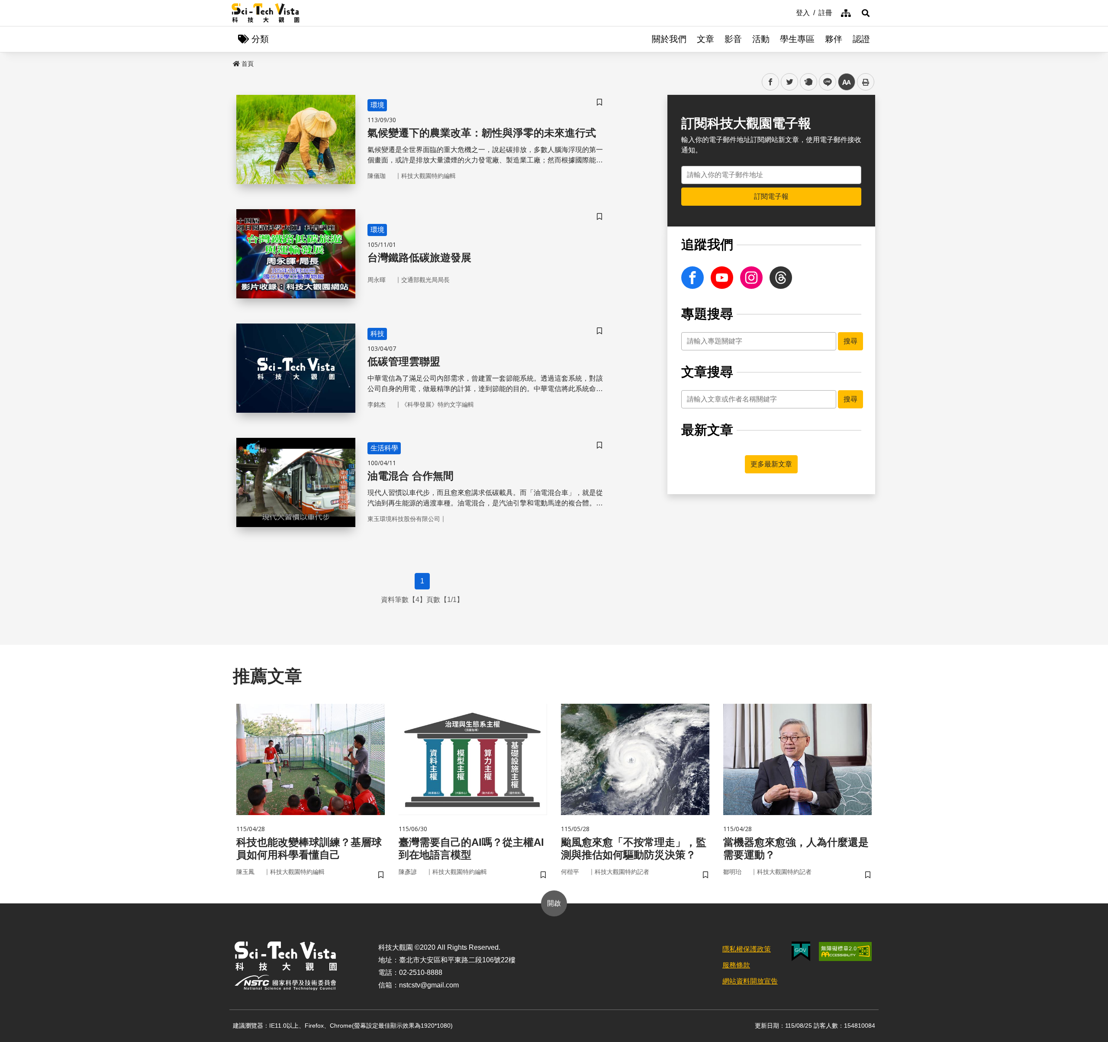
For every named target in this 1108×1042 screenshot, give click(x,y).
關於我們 (669, 39)
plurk (807, 82)
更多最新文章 (771, 464)
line (825, 82)
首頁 (248, 63)
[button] (866, 13)
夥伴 (833, 39)
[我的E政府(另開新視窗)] (801, 951)
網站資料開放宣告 (750, 981)
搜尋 (850, 341)
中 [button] (846, 82)
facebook (770, 82)
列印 (865, 82)
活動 (761, 39)
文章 (705, 39)
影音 (733, 39)
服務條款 (736, 965)
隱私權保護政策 (746, 949)
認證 (861, 39)
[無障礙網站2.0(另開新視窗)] (845, 951)
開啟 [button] (554, 903)
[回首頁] (265, 13)
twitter (789, 82)
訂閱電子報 (771, 196)
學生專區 (797, 39)
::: (789, 12)
